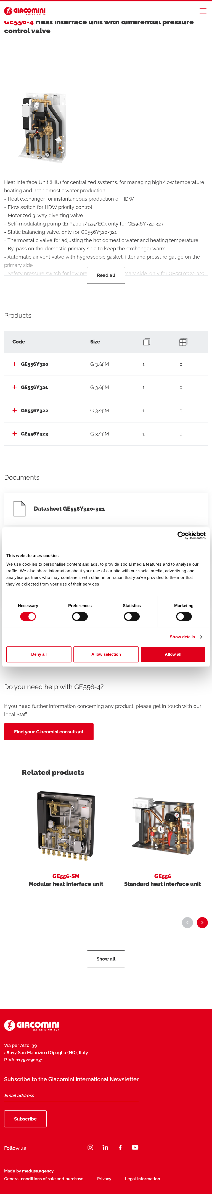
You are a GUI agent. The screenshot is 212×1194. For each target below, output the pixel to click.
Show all (106, 959)
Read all (106, 275)
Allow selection (106, 654)
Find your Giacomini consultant (49, 731)
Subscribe (25, 1119)
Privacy (104, 1178)
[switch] (80, 616)
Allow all (173, 654)
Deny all (39, 654)
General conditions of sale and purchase (43, 1178)
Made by (29, 1171)
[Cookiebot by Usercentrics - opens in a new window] (181, 535)
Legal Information (142, 1178)
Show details (182, 636)
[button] (187, 922)
